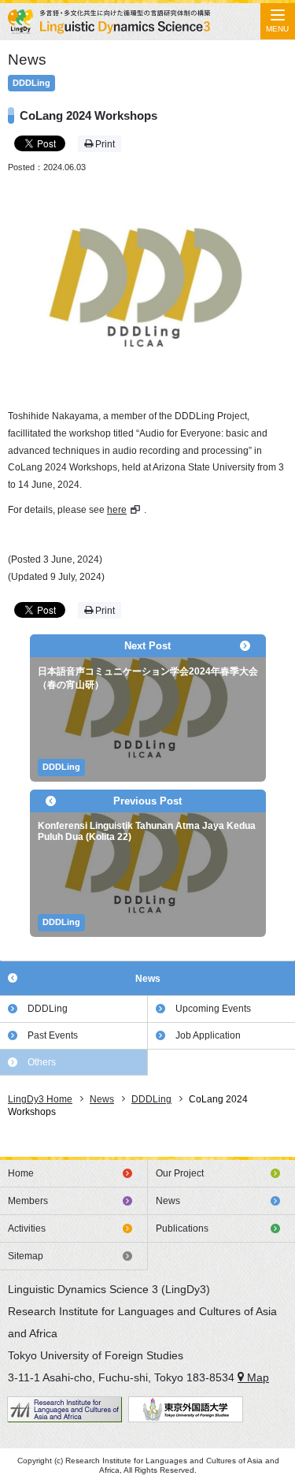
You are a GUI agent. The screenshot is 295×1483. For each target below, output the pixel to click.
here (117, 509)
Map (256, 1377)
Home (21, 1173)
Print (104, 144)
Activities (27, 1228)
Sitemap (25, 1256)
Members (28, 1200)
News (147, 978)
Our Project (180, 1173)
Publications (182, 1228)
